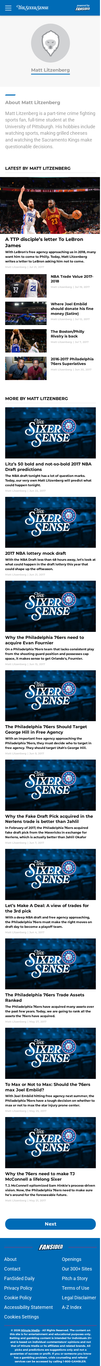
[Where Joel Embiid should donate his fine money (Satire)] (50, 313)
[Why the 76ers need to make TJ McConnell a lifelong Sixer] (50, 1159)
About (10, 1259)
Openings (71, 1259)
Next (50, 1224)
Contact (12, 1269)
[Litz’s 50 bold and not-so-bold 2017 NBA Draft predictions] (50, 449)
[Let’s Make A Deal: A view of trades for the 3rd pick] (50, 891)
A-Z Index (72, 1307)
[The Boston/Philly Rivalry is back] (50, 341)
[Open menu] (8, 8)
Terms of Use (75, 1288)
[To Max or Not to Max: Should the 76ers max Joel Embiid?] (50, 1070)
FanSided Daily (19, 1278)
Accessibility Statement (28, 1307)
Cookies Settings (21, 1317)
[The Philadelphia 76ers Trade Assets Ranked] (50, 981)
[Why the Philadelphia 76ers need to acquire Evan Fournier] (50, 623)
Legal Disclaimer (79, 1297)
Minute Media (30, 1330)
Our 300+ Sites (77, 1269)
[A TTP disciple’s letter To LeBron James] (50, 223)
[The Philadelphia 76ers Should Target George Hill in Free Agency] (50, 712)
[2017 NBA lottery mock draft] (50, 537)
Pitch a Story (75, 1278)
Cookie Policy (18, 1297)
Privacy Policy (18, 1288)
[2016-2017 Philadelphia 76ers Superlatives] (50, 368)
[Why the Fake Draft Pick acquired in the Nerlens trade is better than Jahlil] (50, 802)
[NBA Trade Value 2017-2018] (50, 285)
